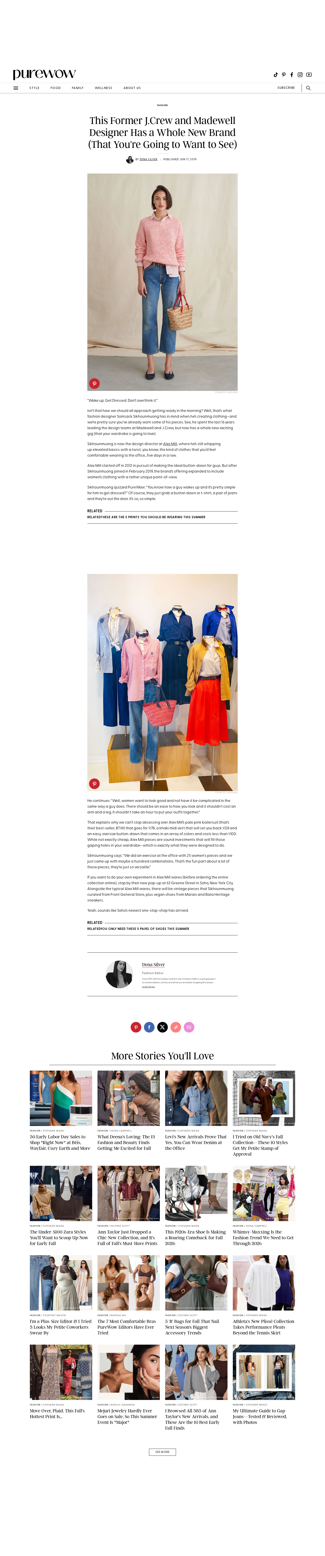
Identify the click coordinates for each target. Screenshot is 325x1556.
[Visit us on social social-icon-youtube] (309, 74)
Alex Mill (170, 444)
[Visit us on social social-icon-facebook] (291, 74)
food (56, 88)
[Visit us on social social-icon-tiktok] (275, 74)
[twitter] (162, 1027)
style (34, 88)
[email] (8, 105)
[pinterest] (8, 57)
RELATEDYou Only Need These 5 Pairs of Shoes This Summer (138, 929)
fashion (162, 105)
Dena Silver (149, 159)
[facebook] (149, 1027)
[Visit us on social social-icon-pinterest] (283, 74)
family (78, 88)
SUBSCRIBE (286, 88)
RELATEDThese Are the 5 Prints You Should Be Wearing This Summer (146, 517)
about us (132, 88)
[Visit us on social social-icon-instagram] (300, 74)
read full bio (148, 987)
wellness (104, 88)
